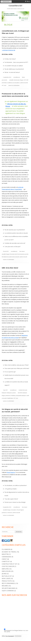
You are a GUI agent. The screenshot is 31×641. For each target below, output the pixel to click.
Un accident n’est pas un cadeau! (14, 66)
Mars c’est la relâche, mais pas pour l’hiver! (17, 365)
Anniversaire (17, 80)
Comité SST (6, 561)
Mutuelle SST (7, 576)
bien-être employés (22, 392)
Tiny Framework (9, 636)
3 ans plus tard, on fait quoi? (12, 246)
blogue (21, 80)
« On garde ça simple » (11, 489)
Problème (13, 395)
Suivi (5, 85)
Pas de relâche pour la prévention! (14, 69)
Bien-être (5, 554)
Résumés (5, 586)
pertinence (7, 395)
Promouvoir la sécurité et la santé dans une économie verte (15, 94)
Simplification (10, 398)
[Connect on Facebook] (3, 540)
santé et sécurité (24, 82)
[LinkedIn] (8, 540)
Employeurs (9, 392)
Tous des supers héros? (11, 499)
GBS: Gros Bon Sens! (10, 268)
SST (3, 85)
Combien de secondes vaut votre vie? (15, 243)
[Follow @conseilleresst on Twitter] (6, 540)
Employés (4, 392)
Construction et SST (9, 564)
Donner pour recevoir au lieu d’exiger (15, 502)
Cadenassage (6, 557)
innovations (17, 82)
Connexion (18, 636)
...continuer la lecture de (9, 50)
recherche (9, 512)
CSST (25, 80)
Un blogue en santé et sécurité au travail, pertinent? (15, 410)
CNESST (4, 559)
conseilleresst (16, 77)
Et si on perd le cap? (10, 372)
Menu (28, 1)
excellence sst (10, 82)
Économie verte (13, 254)
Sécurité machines (8, 588)
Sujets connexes (8, 590)
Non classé (22, 251)
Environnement (20, 254)
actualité (11, 80)
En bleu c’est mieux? (10, 59)
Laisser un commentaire (13, 85)
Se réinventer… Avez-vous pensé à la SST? (16, 62)
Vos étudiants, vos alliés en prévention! (15, 485)
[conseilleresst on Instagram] (11, 540)
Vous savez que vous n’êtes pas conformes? (17, 368)
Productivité (7, 581)
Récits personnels (8, 583)
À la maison (6, 549)
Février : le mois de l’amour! (12, 72)
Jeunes (14, 392)
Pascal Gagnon (11, 472)
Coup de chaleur (8, 566)
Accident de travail (23, 390)
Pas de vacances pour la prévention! (15, 230)
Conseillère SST (15, 5)
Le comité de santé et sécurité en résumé (16, 233)
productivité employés (21, 395)
